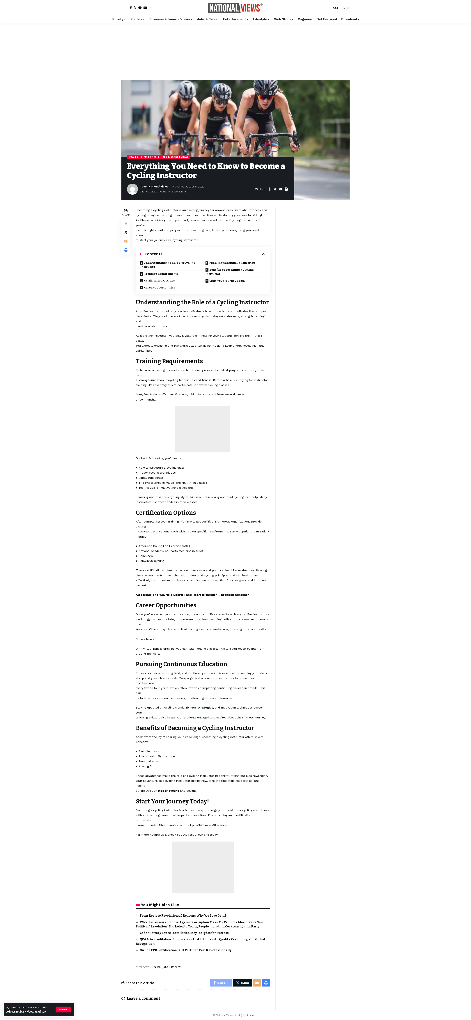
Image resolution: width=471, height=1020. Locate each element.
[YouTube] (140, 7)
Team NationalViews (154, 186)
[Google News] (145, 7)
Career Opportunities (159, 287)
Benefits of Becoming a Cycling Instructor (230, 272)
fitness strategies (199, 707)
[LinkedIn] (150, 7)
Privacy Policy (15, 1011)
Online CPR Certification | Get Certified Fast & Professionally (185, 950)
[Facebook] (131, 7)
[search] (328, 8)
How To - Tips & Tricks (143, 157)
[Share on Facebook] (269, 189)
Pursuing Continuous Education (232, 263)
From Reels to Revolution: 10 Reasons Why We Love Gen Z (183, 915)
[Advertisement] (235, 50)
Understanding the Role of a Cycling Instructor (167, 265)
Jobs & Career (171, 967)
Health (156, 967)
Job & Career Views (176, 157)
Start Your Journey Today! (227, 280)
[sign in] (124, 8)
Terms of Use (37, 1011)
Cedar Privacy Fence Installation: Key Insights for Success (184, 933)
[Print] (286, 189)
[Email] (280, 189)
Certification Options (159, 280)
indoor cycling (168, 790)
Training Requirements (161, 273)
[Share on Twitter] (274, 189)
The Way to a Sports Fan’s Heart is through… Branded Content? (201, 594)
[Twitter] (135, 7)
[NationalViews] (235, 8)
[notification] (322, 8)
